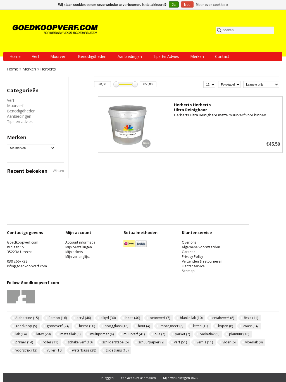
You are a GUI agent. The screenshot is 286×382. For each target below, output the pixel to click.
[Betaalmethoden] (129, 246)
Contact (222, 56)
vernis (205, 342)
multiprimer (102, 334)
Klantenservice (193, 266)
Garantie (189, 251)
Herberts (48, 69)
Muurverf (58, 56)
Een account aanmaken (138, 378)
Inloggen (107, 378)
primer (24, 342)
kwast (250, 326)
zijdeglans (117, 350)
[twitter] (28, 302)
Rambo (58, 317)
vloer (229, 342)
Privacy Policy (192, 256)
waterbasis (84, 350)
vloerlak (254, 342)
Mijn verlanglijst (77, 256)
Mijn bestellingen (78, 247)
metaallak (70, 334)
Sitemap (188, 270)
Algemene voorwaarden (201, 247)
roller (50, 342)
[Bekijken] (190, 124)
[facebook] (14, 302)
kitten (200, 326)
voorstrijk (26, 350)
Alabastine (27, 317)
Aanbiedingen (130, 56)
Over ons (189, 242)
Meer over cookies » (212, 5)
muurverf (134, 334)
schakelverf (80, 342)
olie (159, 334)
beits (132, 317)
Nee (187, 5)
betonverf (160, 317)
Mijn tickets (74, 251)
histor (87, 326)
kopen (225, 326)
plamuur (239, 334)
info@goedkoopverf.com (27, 266)
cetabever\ (223, 317)
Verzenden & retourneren (202, 261)
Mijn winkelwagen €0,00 (180, 378)
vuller (54, 350)
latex (43, 334)
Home (15, 56)
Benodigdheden (92, 56)
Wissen (58, 170)
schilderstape (115, 342)
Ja (174, 5)
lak (21, 334)
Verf (35, 56)
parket (182, 334)
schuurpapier (151, 342)
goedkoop (26, 326)
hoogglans (116, 326)
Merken (197, 56)
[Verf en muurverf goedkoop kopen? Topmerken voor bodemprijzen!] (55, 29)
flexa (251, 317)
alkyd (108, 317)
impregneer (171, 326)
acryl (84, 317)
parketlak (209, 334)
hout (144, 326)
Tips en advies (166, 56)
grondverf (58, 326)
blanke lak (191, 317)
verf (180, 342)
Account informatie (80, 242)
